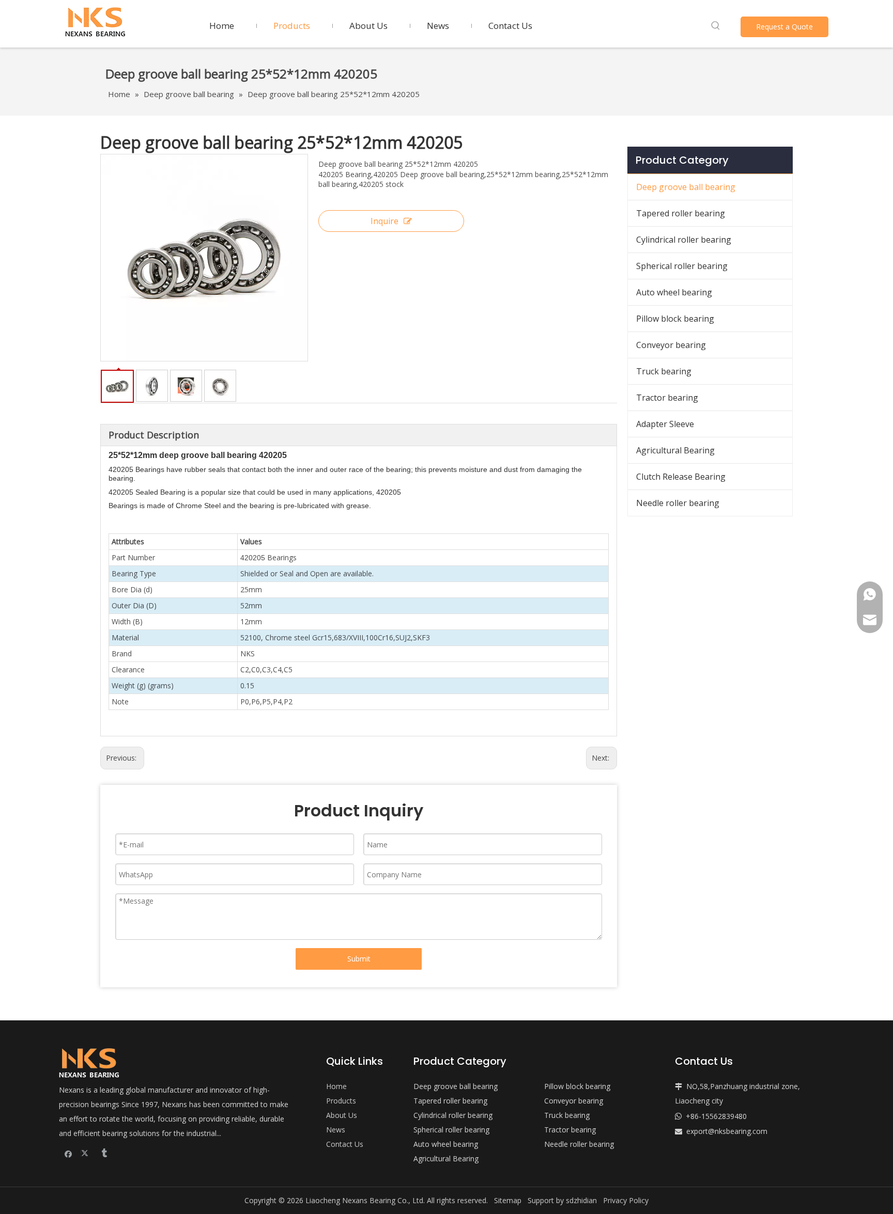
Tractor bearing (667, 397)
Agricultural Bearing (675, 450)
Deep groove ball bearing (685, 187)
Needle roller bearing (677, 503)
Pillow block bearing (675, 318)
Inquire (384, 221)
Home (336, 1086)
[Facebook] (68, 1153)
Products (341, 1101)
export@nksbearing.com (726, 1131)
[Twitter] (86, 1153)
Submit (359, 959)
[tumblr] (103, 1153)
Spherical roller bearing (682, 266)
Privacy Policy (626, 1200)
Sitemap (507, 1200)
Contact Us (344, 1144)
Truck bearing (663, 371)
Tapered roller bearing (680, 213)
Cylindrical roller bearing (683, 239)
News (335, 1129)
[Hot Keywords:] (715, 26)
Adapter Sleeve (665, 424)
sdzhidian (581, 1200)
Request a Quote (784, 26)
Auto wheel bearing (674, 292)
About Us (341, 1115)
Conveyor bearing (671, 345)
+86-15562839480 (716, 1116)
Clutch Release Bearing (681, 476)
